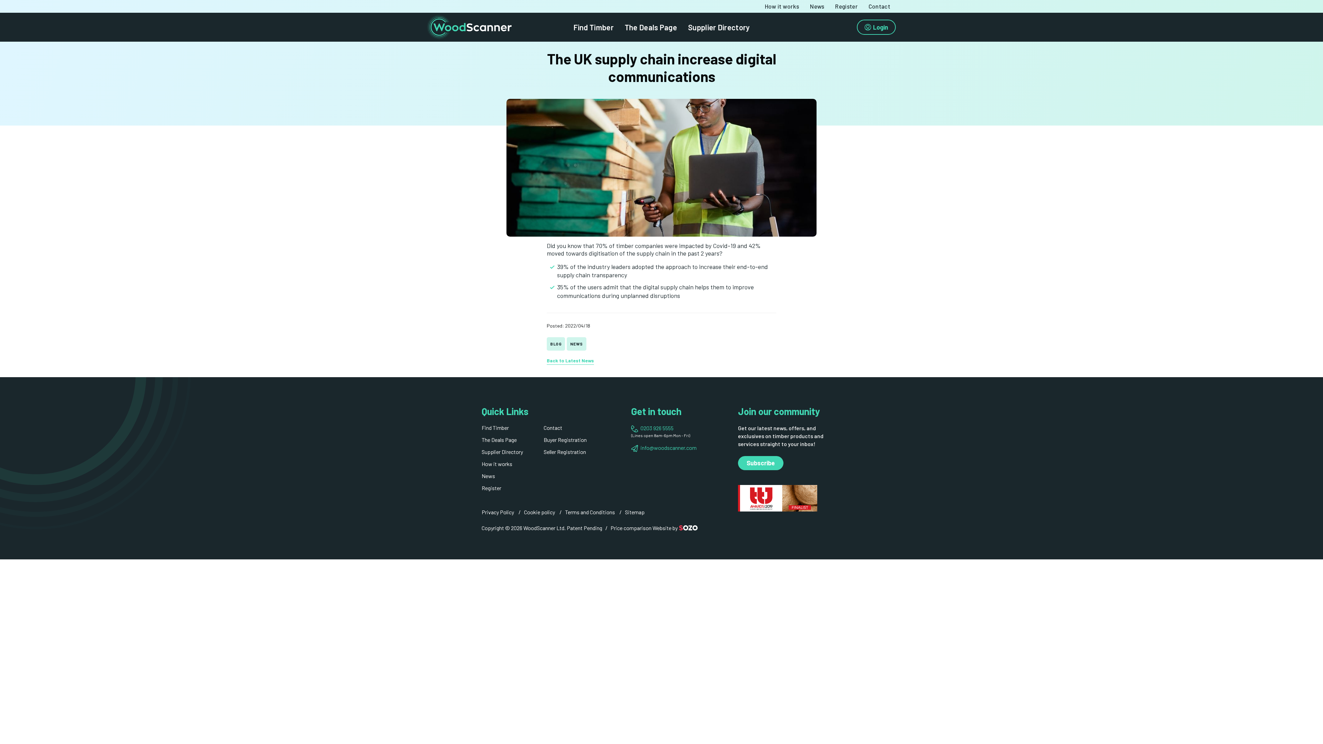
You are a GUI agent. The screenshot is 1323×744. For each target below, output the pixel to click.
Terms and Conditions (590, 512)
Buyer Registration (565, 439)
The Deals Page (651, 27)
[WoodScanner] (469, 26)
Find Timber (593, 27)
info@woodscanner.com (668, 447)
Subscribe (761, 463)
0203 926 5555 (657, 428)
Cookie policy (539, 512)
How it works (782, 6)
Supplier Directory (719, 27)
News (817, 6)
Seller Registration (565, 451)
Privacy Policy (498, 512)
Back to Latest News (570, 360)
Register (846, 6)
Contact (879, 6)
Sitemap (635, 512)
